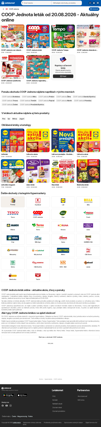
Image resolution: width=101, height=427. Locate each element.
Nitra (29, 97)
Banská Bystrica (84, 97)
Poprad (46, 101)
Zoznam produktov (58, 411)
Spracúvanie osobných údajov (73, 422)
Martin (64, 101)
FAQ (53, 396)
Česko (14, 416)
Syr (9, 119)
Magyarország (22, 416)
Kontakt (55, 400)
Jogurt (21, 119)
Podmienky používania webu (52, 422)
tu (59, 301)
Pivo (3, 119)
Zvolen (10, 105)
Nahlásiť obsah (57, 404)
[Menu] (98, 3)
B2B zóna (81, 400)
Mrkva (14, 119)
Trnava (10, 101)
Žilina (64, 97)
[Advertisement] (50, 359)
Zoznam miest (57, 407)
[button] (94, 3)
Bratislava (11, 97)
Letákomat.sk (17, 422)
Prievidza (82, 101)
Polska (30, 416)
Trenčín (28, 101)
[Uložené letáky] (90, 3)
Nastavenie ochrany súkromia (32, 422)
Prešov (46, 97)
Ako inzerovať (82, 396)
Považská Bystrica (32, 105)
